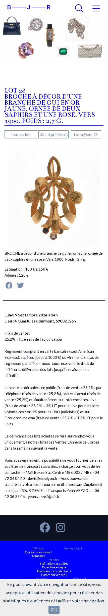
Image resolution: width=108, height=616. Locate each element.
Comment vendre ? (54, 575)
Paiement (79, 578)
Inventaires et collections (54, 571)
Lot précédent (56, 134)
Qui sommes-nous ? (38, 552)
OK (54, 609)
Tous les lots (21, 134)
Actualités (38, 556)
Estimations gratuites (54, 563)
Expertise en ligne (54, 567)
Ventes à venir (73, 548)
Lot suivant (83, 134)
